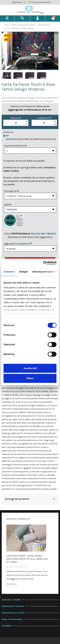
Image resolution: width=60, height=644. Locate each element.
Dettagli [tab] (23, 271)
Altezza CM (15, 118)
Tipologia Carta (11, 191)
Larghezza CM (44, 118)
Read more (11, 584)
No (7, 135)
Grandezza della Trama (15, 145)
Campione (8, 132)
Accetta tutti (30, 368)
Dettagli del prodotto (17, 499)
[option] (30, 557)
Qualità (7, 204)
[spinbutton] (15, 123)
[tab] (30, 499)
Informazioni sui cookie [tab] (45, 271)
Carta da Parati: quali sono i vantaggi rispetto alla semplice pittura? (27, 558)
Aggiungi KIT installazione (17, 243)
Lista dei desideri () (41, 2)
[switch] (52, 334)
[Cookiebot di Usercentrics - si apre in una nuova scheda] (43, 263)
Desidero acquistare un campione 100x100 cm (31, 139)
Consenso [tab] (9, 271)
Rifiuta (30, 378)
